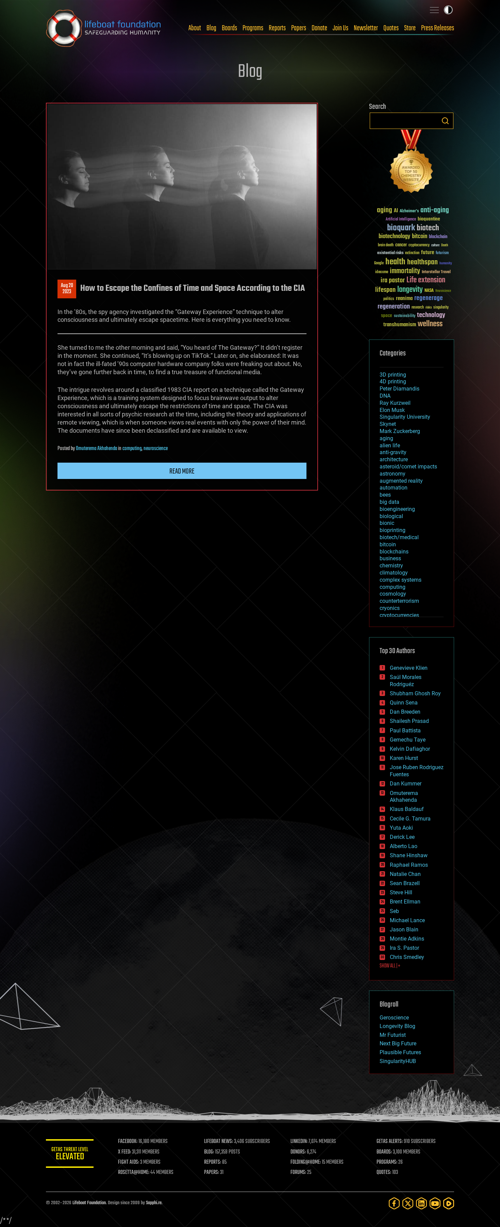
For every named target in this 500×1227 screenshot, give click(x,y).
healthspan (422, 262)
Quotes (391, 28)
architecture (394, 459)
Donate (319, 28)
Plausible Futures (400, 1052)
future (427, 252)
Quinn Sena (404, 702)
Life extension (425, 280)
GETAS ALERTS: (390, 1141)
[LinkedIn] (421, 1203)
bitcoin (419, 236)
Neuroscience (443, 291)
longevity (410, 289)
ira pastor (393, 280)
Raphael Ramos (409, 865)
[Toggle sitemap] (434, 9)
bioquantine (429, 219)
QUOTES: (384, 1172)
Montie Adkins (407, 938)
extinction (412, 253)
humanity (445, 264)
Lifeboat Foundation (89, 1203)
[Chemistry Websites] (411, 163)
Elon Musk (392, 410)
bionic (387, 523)
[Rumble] (448, 1203)
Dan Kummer (405, 783)
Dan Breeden (405, 712)
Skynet (388, 424)
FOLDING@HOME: (305, 1162)
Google (379, 263)
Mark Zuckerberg (400, 431)
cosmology (393, 594)
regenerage (428, 298)
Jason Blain (404, 929)
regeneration (394, 307)
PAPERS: (211, 1172)
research (418, 307)
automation (393, 487)
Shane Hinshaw (409, 855)
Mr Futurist (393, 1035)
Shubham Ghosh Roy (415, 693)
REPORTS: (212, 1162)
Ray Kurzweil (395, 403)
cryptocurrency (419, 245)
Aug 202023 (67, 289)
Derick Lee (402, 837)
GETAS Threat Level (69, 1154)
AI (396, 211)
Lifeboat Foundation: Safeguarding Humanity (104, 28)
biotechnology (394, 236)
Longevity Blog (397, 1026)
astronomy (392, 473)
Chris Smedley (407, 957)
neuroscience (156, 448)
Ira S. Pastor (404, 948)
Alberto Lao (403, 846)
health (395, 262)
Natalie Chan (405, 874)
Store (410, 28)
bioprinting (392, 530)
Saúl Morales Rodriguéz (405, 680)
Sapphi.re (154, 1203)
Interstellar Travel (436, 272)
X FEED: (124, 1152)
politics (388, 299)
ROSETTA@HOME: (133, 1172)
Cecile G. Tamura (410, 818)
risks (429, 307)
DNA (385, 396)
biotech (428, 228)
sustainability (404, 316)
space (386, 315)
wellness (430, 324)
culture (435, 245)
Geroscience (394, 1017)
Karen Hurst (404, 758)
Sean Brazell (405, 883)
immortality (405, 271)
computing (131, 448)
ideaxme (381, 272)
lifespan (385, 290)
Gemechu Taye (408, 739)
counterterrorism (399, 601)
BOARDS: (384, 1152)
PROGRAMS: (387, 1162)
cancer (401, 245)
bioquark (401, 228)
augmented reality (401, 481)
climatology (394, 572)
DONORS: (298, 1152)
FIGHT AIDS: (128, 1162)
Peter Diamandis (399, 388)
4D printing (393, 381)
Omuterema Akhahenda (96, 448)
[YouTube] (435, 1203)
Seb (394, 911)
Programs (253, 28)
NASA (429, 291)
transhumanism (399, 324)
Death (444, 245)
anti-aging (434, 210)
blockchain (438, 237)
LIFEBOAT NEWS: (218, 1141)
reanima (404, 298)
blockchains (394, 551)
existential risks (390, 253)
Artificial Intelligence (401, 219)
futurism (442, 253)
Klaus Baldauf (407, 809)
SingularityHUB (398, 1061)
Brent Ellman (405, 901)
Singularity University (405, 417)
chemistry (391, 565)
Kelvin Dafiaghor (410, 749)
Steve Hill (401, 892)
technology (431, 315)
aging (384, 210)
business (390, 558)
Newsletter (366, 28)
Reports (277, 28)
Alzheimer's (409, 211)
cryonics (390, 608)
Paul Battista (405, 730)
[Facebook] (394, 1203)
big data (389, 502)
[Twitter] (407, 1203)
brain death (386, 245)
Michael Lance (407, 920)
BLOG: (209, 1152)
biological (391, 516)
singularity (441, 307)
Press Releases (437, 28)
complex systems (400, 580)
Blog (211, 28)
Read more (182, 471)
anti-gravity (393, 452)
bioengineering (397, 509)
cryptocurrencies (399, 615)
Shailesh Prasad (409, 721)
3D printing (393, 374)
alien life (390, 445)
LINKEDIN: (298, 1141)
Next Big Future (398, 1043)
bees (385, 495)
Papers (298, 28)
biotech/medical (399, 537)
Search (445, 121)
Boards (229, 28)
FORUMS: (298, 1172)
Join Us (340, 28)
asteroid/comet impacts (408, 466)
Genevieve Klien (409, 668)
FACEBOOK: (127, 1141)
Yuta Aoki (401, 828)
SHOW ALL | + (390, 966)
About (194, 28)
